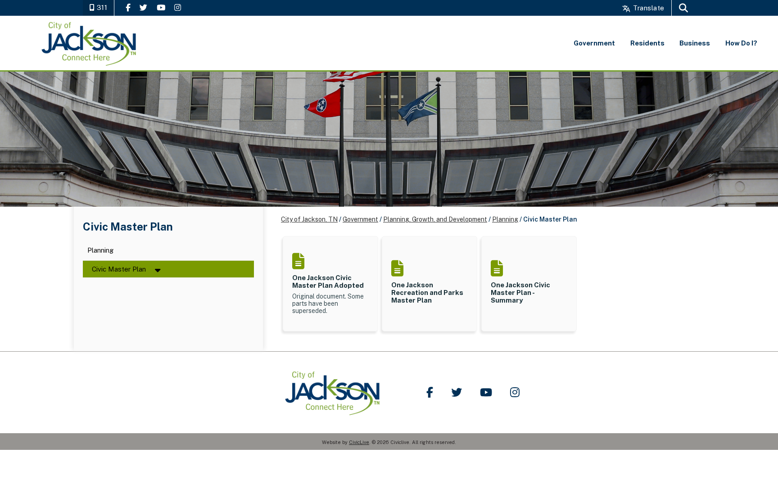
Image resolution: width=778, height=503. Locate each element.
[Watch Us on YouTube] (161, 7)
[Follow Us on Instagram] (177, 7)
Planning (100, 250)
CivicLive (359, 442)
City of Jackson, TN (309, 219)
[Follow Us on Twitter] (143, 7)
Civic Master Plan (119, 269)
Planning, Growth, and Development (435, 219)
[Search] (683, 8)
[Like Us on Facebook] (128, 7)
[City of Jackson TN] (89, 43)
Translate (648, 8)
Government (360, 219)
